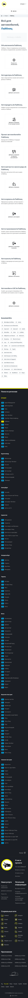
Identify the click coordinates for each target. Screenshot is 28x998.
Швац (5, 606)
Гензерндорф (7, 777)
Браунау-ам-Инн (8, 699)
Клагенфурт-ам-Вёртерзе (10, 526)
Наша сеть (4, 894)
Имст (4, 587)
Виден (5, 687)
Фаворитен (6, 631)
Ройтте (5, 603)
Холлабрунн (6, 780)
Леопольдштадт (7, 653)
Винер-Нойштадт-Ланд (9, 830)
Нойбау (5, 668)
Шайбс (5, 821)
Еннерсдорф (6, 468)
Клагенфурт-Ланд (8, 529)
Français (15, 984)
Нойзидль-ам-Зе (7, 474)
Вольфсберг (6, 548)
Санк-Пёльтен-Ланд (8, 818)
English (7, 986)
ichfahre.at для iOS (5, 966)
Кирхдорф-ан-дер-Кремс (10, 715)
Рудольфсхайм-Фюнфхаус (10, 678)
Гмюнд (5, 774)
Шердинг (5, 734)
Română (25, 984)
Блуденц (5, 563)
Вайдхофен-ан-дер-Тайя (10, 836)
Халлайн (5, 492)
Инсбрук (6, 581)
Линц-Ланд (6, 721)
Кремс (5, 796)
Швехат (5, 824)
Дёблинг (5, 624)
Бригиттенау (6, 621)
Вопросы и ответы (20, 870)
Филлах (5, 539)
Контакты (17, 876)
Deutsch (12, 986)
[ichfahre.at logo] (4, 4)
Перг (4, 724)
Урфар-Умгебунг (7, 743)
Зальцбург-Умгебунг (9, 501)
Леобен (5, 424)
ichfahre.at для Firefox (20, 955)
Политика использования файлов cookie (19, 898)
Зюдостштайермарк (8, 440)
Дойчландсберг (7, 406)
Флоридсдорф (7, 634)
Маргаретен (6, 659)
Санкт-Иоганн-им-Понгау (10, 495)
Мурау (5, 437)
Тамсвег (5, 505)
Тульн (5, 827)
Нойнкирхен (6, 811)
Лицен (5, 427)
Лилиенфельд (7, 799)
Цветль (5, 843)
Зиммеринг (6, 681)
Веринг (5, 684)
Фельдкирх (6, 569)
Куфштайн (6, 594)
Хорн (4, 783)
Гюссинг (5, 465)
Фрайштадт (6, 705)
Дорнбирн (6, 566)
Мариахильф (7, 662)
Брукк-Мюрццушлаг (8, 402)
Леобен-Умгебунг (8, 431)
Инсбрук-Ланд (7, 584)
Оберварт (6, 480)
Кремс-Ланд (6, 793)
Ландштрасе (6, 650)
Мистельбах (6, 808)
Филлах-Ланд (7, 545)
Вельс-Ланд (6, 752)
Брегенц (5, 560)
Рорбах (5, 730)
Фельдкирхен (7, 520)
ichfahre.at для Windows (6, 962)
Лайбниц (5, 421)
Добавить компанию (6, 891)
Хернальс (6, 637)
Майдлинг (6, 665)
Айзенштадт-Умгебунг (9, 461)
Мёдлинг (5, 802)
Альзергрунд (6, 618)
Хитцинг (5, 640)
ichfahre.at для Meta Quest (21, 966)
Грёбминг (6, 412)
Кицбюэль (6, 591)
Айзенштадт (6, 458)
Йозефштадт (7, 646)
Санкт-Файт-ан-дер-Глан (10, 535)
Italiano (3, 986)
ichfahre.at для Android (20, 962)
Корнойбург (6, 789)
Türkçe (10, 984)
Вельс (5, 749)
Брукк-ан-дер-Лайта (9, 767)
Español (20, 984)
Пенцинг (5, 675)
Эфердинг (6, 702)
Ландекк (5, 597)
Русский (6, 984)
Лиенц (5, 600)
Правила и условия (20, 903)
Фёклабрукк (6, 746)
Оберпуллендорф (8, 477)
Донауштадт (6, 628)
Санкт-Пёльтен (7, 814)
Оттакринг (6, 672)
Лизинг (5, 656)
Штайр (5, 740)
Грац (4, 409)
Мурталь (5, 434)
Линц (4, 718)
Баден (5, 771)
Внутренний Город (8, 643)
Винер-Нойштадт (8, 833)
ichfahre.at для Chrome (6, 955)
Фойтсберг (6, 443)
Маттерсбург (6, 471)
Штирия (6, 15)
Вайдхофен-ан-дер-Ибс (10, 840)
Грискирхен (6, 712)
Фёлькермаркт (7, 542)
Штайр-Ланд (6, 737)
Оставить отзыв (19, 873)
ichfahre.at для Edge (5, 959)
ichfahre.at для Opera (20, 959)
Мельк (5, 805)
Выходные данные (20, 888)
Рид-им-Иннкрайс (8, 727)
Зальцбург (6, 498)
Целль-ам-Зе (7, 508)
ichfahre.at (10, 993)
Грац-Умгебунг (7, 415)
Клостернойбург (7, 786)
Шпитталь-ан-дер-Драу (9, 532)
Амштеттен (6, 764)
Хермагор (6, 523)
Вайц (4, 446)
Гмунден (5, 708)
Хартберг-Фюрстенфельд (10, 418)
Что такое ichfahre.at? (20, 866)
